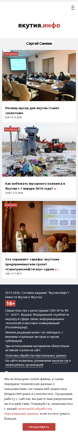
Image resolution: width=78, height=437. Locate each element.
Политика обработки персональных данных (35, 355)
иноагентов (60, 361)
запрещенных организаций (24, 365)
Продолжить (39, 427)
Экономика (11, 204)
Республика (11, 53)
